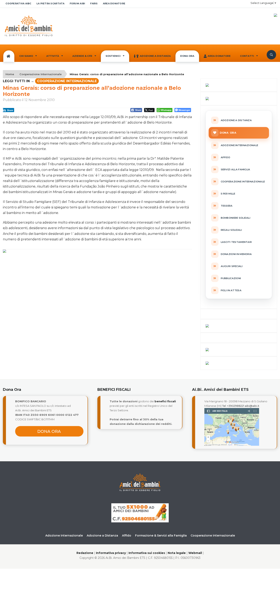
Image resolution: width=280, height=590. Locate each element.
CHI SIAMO (26, 56)
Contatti (247, 56)
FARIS (94, 3)
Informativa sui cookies (147, 553)
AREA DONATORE (114, 3)
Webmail (195, 553)
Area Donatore (219, 56)
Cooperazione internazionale (213, 535)
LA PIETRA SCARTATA (50, 3)
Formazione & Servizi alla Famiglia (161, 535)
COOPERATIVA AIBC (18, 3)
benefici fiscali (165, 401)
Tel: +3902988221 (233, 405)
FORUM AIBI (77, 3)
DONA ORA (187, 56)
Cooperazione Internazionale (40, 74)
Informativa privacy (111, 553)
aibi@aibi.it (252, 405)
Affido (126, 535)
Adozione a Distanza (155, 56)
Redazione (84, 553)
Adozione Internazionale (64, 535)
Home (10, 74)
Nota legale (177, 553)
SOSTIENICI (113, 56)
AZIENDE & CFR (82, 56)
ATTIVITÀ (52, 56)
